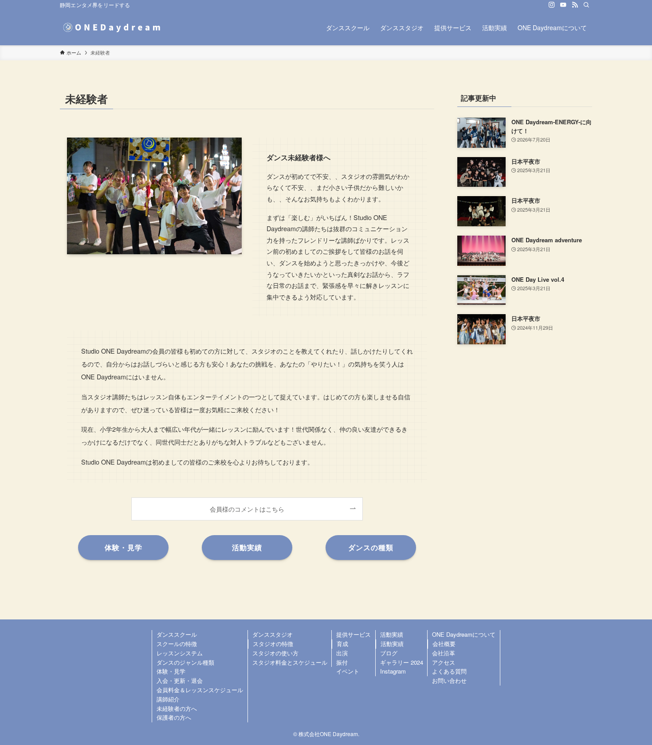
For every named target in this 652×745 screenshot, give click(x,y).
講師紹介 (168, 699)
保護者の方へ (174, 717)
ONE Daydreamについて (463, 634)
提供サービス (353, 634)
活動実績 (391, 634)
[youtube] (563, 5)
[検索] (586, 5)
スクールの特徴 (177, 643)
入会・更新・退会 (180, 680)
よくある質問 (449, 671)
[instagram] (552, 5)
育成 (342, 643)
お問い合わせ (449, 680)
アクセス (443, 662)
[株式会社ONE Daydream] (113, 27)
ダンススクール (177, 634)
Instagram (393, 671)
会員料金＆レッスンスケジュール (200, 690)
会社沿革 (443, 653)
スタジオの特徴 (273, 643)
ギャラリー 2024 (401, 662)
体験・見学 (171, 671)
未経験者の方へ (177, 708)
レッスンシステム (180, 653)
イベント (347, 671)
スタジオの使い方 (275, 653)
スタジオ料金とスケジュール (289, 662)
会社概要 (444, 643)
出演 (342, 653)
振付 (342, 662)
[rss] (575, 5)
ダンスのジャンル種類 (185, 662)
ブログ (388, 653)
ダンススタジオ (272, 634)
